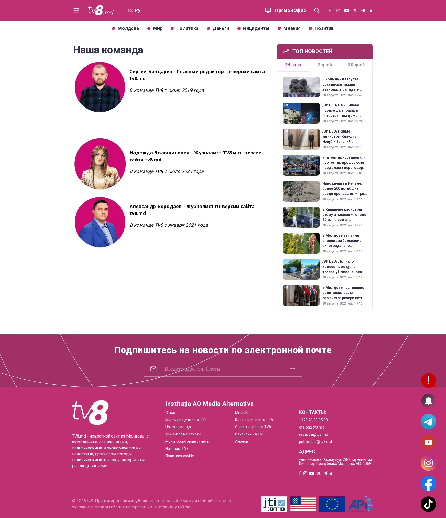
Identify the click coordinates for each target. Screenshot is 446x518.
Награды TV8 (176, 449)
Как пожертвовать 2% (254, 420)
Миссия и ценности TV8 (186, 420)
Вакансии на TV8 (250, 434)
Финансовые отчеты (183, 434)
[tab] (293, 65)
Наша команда (178, 427)
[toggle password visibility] (153, 368)
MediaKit (242, 412)
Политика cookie (179, 456)
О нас (170, 412)
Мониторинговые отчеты (187, 441)
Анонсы (242, 441)
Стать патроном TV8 (253, 427)
